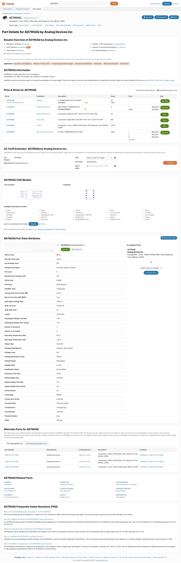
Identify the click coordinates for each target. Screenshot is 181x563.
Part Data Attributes (63, 25)
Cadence (44, 213)
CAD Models (49, 25)
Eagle (43, 210)
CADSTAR (78, 213)
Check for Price (84, 455)
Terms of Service (95, 557)
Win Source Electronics (45, 132)
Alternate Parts (78, 25)
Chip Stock (41, 120)
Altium (8, 210)
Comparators (18, 13)
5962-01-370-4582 (12, 461)
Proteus (147, 217)
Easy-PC (44, 217)
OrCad (77, 210)
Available (22, 47)
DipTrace (113, 215)
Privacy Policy (61, 229)
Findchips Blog (155, 4)
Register (167, 4)
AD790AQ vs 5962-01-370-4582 (151, 461)
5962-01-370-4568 (12, 455)
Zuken (147, 219)
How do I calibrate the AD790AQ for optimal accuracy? (23, 536)
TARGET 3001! (115, 219)
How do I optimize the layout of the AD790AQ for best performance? (28, 519)
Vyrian (39, 125)
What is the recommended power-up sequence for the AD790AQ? (27, 512)
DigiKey (39, 100)
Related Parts (91, 25)
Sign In (176, 4)
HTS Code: (79, 162)
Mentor (112, 217)
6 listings (25, 44)
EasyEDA (9, 217)
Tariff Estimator (37, 25)
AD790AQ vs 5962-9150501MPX (151, 467)
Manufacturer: (8, 163)
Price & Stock (24, 25)
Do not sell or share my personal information (135, 557)
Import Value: (77, 167)
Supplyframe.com (101, 560)
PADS (112, 210)
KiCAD (147, 210)
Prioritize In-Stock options (145, 90)
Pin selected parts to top (168, 90)
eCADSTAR (79, 217)
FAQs (100, 25)
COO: (77, 158)
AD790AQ (10, 100)
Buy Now (165, 101)
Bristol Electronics (43, 114)
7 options (121, 47)
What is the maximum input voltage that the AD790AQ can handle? (28, 529)
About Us (39, 557)
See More (132, 140)
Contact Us (30, 557)
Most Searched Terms (52, 557)
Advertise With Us (159, 557)
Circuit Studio (115, 213)
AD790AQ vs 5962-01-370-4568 (151, 455)
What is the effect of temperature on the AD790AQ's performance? (28, 544)
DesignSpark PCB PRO (83, 215)
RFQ (164, 115)
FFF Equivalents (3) (15, 444)
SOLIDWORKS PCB (82, 219)
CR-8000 (9, 215)
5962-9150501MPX (11, 467)
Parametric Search (68, 557)
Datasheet (77, 249)
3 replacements (118, 44)
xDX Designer (149, 215)
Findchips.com (8, 3)
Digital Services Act (110, 557)
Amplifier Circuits (7, 13)
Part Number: (7, 159)
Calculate (170, 163)
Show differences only (43, 251)
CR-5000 (148, 213)
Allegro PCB (10, 213)
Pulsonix (9, 219)
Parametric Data (170, 238)
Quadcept (44, 219)
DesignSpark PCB (47, 215)
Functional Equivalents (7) (36, 444)
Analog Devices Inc (43, 107)
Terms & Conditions (45, 229)
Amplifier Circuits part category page (160, 80)
